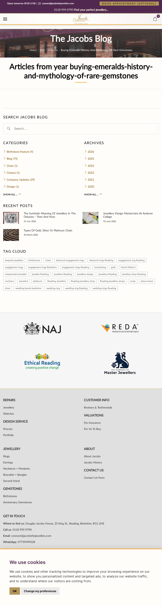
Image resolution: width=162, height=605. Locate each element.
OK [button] (15, 591)
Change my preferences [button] (40, 591)
